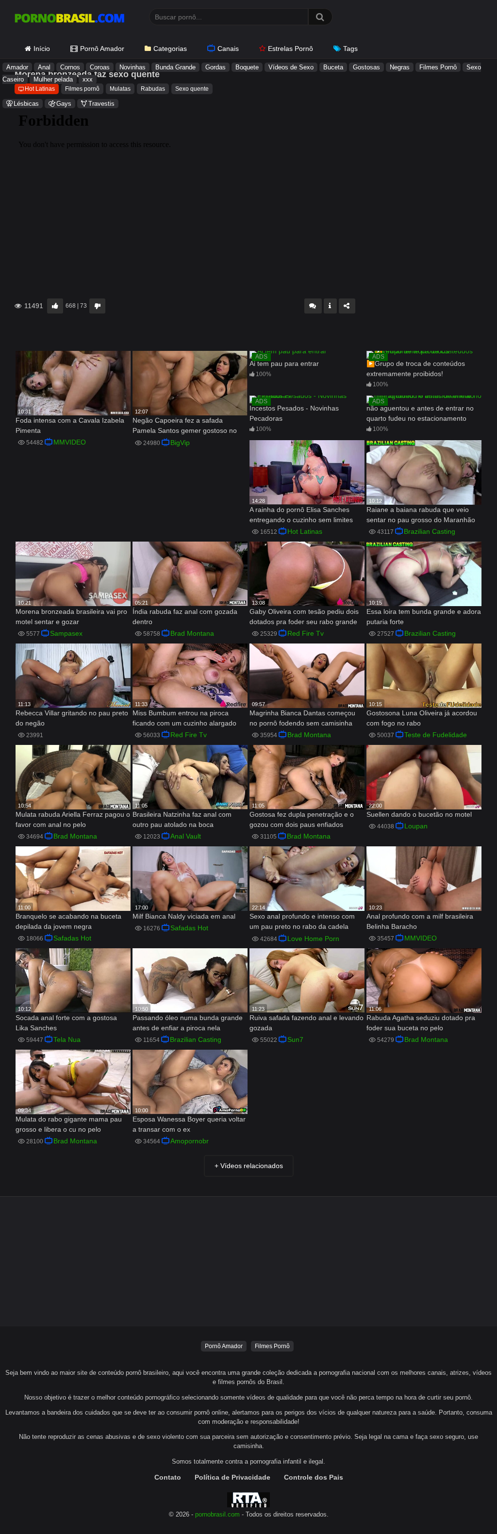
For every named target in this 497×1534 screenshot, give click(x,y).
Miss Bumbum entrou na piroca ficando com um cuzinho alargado (184, 718)
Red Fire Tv (305, 633)
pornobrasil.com (217, 1514)
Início (41, 48)
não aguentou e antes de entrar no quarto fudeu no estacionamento (420, 413)
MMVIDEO (69, 442)
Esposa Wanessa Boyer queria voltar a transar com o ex (189, 1124)
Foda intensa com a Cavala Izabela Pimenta (70, 425)
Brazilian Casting (429, 531)
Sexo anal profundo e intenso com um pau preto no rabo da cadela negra (302, 922)
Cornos (70, 67)
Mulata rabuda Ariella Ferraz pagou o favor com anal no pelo (73, 819)
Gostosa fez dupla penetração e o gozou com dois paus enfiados (301, 819)
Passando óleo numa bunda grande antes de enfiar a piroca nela (188, 1023)
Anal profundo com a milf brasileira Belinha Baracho (419, 921)
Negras (400, 67)
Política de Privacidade (232, 1477)
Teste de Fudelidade (435, 735)
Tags (350, 48)
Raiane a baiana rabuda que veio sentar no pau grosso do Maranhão (420, 515)
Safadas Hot (72, 938)
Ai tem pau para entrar (284, 363)
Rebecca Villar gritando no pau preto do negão (72, 718)
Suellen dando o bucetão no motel (419, 814)
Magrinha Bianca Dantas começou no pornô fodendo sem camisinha (302, 718)
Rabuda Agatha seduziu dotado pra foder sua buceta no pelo (420, 1023)
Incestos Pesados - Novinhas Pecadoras (294, 413)
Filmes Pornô (438, 67)
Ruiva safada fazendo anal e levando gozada (306, 1023)
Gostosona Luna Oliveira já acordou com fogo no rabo (421, 718)
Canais (228, 48)
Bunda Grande (175, 67)
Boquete (247, 67)
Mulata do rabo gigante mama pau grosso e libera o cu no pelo (69, 1124)
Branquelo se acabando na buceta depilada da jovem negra (68, 921)
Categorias (170, 48)
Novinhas (132, 67)
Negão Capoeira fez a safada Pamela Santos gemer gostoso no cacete (185, 426)
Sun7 (295, 1039)
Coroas (100, 67)
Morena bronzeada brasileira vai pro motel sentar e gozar (71, 617)
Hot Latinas (304, 531)
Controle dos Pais (313, 1477)
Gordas (215, 67)
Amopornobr (189, 1141)
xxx (88, 79)
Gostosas (366, 67)
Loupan (416, 826)
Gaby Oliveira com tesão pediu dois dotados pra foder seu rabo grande (304, 617)
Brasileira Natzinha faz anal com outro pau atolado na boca (182, 819)
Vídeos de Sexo (291, 67)
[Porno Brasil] (69, 19)
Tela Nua (67, 1039)
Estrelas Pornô (290, 48)
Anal (44, 67)
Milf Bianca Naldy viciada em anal (184, 916)
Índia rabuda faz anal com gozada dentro (185, 617)
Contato (167, 1477)
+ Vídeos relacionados (249, 1166)
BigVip (180, 442)
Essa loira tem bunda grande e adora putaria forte (423, 617)
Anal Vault (185, 836)
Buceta (333, 67)
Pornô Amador (102, 48)
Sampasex (66, 633)
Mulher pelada (53, 79)
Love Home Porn (313, 938)
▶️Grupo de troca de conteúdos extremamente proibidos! (415, 369)
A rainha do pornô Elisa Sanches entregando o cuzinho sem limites (301, 515)
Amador (17, 67)
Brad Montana (192, 633)
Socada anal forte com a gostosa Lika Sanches (66, 1023)
